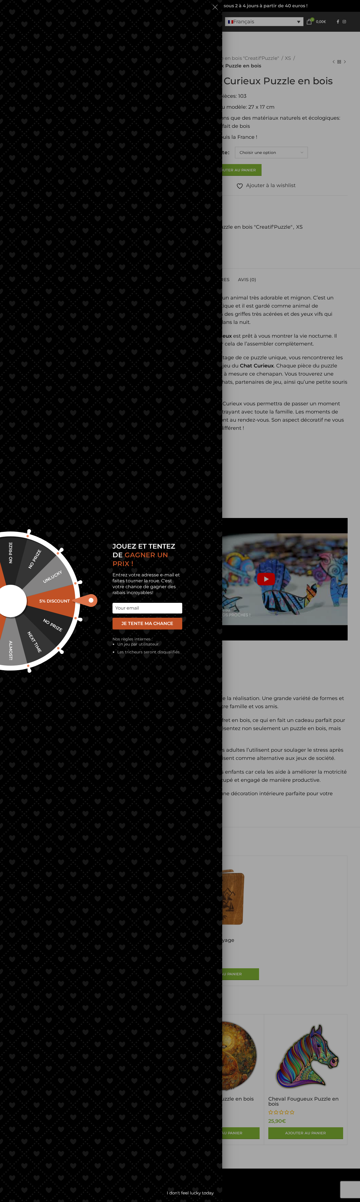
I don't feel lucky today (190, 1193)
